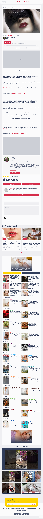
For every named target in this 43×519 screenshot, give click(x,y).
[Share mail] (17, 180)
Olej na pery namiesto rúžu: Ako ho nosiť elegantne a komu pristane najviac (15, 284)
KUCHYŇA (12, 409)
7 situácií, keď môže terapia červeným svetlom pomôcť (15, 312)
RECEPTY (11, 321)
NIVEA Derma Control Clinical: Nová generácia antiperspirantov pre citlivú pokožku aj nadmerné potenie (34, 358)
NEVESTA (11, 299)
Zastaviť (6, 47)
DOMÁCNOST (31, 333)
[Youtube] (17, 514)
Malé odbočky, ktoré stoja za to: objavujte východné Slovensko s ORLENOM (15, 356)
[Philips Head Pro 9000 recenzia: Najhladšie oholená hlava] (31, 476)
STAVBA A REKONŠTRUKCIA (15, 387)
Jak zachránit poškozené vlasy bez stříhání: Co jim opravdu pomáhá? (15, 334)
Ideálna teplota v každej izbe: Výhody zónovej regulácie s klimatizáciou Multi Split (33, 402)
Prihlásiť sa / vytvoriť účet (21, 194)
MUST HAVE (30, 300)
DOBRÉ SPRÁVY (13, 354)
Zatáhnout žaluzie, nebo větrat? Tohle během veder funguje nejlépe (33, 335)
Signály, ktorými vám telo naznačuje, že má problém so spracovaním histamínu (33, 313)
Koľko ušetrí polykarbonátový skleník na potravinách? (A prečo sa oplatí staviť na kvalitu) (34, 369)
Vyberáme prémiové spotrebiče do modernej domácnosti (14, 412)
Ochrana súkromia (35, 508)
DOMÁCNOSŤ (12, 376)
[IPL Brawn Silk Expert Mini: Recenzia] (31, 488)
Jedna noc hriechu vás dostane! (18, 93)
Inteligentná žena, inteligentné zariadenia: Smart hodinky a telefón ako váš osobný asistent (34, 347)
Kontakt (10, 508)
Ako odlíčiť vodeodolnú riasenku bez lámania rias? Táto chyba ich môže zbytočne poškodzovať (15, 292)
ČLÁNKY (11, 343)
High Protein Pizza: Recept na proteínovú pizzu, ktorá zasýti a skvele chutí (15, 323)
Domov (4, 5)
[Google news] (25, 514)
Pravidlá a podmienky (24, 508)
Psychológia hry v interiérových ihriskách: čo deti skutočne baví (15, 367)
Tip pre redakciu (21, 510)
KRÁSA (11, 332)
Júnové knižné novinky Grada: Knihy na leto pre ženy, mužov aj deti (33, 423)
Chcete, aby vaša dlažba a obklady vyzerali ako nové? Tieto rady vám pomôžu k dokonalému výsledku (15, 379)
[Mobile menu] (41, 1)
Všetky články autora (15, 172)
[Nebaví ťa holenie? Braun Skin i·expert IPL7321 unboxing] (11, 488)
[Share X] (9, 180)
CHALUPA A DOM (13, 398)
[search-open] (5, 2)
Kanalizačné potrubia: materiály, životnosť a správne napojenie (14, 400)
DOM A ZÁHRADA (31, 366)
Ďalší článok (31, 184)
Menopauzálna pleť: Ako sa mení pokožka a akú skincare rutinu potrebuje (33, 284)
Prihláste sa (11, 188)
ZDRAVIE (11, 310)
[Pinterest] (23, 514)
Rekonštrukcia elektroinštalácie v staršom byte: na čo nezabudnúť (15, 389)
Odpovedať (8, 220)
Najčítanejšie (12, 273)
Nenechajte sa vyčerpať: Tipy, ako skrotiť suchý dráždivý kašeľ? (15, 345)
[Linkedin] (28, 514)
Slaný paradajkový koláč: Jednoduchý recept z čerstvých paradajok (33, 324)
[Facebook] (20, 514)
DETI (10, 365)
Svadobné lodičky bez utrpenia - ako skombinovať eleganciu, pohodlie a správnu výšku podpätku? (15, 302)
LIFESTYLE (7, 5)
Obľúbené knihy (13, 170)
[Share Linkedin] (14, 180)
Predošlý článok (12, 184)
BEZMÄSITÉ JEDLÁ (31, 410)
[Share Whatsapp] (7, 180)
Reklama (16, 508)
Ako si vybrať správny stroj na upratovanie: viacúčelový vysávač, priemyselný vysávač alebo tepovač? (34, 380)
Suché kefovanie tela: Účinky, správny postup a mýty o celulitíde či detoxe (33, 291)
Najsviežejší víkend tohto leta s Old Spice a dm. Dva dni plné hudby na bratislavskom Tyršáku (15, 277)
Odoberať (33, 504)
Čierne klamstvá (6, 87)
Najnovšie (31, 273)
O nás (5, 508)
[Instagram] (15, 514)
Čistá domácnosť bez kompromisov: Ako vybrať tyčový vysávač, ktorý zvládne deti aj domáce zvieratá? (15, 424)
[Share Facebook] (4, 180)
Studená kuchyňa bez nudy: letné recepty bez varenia (34, 412)
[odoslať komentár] (37, 213)
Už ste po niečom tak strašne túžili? (19, 133)
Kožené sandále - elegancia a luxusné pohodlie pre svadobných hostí (33, 302)
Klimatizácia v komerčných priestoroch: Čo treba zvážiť (33, 390)
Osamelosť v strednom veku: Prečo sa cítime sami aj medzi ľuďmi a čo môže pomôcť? (33, 278)
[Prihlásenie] (3, 2)
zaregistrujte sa (29, 191)
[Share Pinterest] (12, 180)
